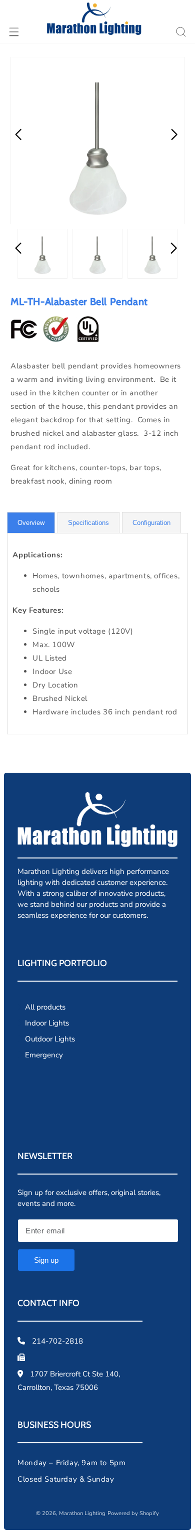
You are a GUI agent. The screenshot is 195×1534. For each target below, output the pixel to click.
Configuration (151, 522)
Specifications (88, 522)
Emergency (44, 1055)
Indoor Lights (47, 1023)
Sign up (46, 1260)
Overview (31, 522)
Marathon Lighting (82, 1513)
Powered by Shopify (133, 1513)
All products (45, 1007)
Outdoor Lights (50, 1039)
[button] (14, 32)
